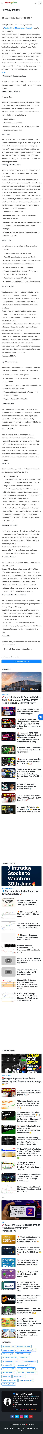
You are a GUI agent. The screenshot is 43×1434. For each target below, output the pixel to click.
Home (6, 1428)
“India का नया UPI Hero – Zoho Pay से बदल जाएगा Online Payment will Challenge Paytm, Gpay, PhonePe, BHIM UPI (29, 774)
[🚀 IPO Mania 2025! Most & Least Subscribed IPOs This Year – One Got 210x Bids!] (9, 1250)
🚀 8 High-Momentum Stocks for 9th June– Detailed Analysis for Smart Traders (28, 1166)
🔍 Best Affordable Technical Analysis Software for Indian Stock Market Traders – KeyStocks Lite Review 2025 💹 (29, 1153)
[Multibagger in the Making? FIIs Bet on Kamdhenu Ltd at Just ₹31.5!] (9, 1189)
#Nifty (6, 1376)
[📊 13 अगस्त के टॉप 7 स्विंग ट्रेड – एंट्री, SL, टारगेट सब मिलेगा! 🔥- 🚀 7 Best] (9, 1115)
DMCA (12, 1428)
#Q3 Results (19, 1376)
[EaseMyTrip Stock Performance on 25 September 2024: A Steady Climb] (9, 948)
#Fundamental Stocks (11, 1361)
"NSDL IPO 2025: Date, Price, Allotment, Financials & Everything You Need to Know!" (29, 1299)
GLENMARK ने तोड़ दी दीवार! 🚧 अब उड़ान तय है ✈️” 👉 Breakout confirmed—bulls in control (29, 809)
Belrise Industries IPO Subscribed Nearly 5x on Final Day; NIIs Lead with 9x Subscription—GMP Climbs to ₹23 (29, 1286)
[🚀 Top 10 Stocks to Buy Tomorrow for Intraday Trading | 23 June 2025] (9, 902)
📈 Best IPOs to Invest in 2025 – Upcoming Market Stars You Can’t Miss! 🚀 (27, 1262)
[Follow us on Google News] (40, 717)
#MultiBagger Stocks (26, 1369)
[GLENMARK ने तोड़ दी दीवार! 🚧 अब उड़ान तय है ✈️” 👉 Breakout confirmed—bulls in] (9, 809)
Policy (18, 1428)
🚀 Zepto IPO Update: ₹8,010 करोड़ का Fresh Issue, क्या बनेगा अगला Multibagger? (29, 711)
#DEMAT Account (23, 1354)
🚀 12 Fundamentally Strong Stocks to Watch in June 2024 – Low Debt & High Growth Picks (29, 1177)
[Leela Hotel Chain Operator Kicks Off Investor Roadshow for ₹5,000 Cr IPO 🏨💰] (9, 1310)
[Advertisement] (21, 838)
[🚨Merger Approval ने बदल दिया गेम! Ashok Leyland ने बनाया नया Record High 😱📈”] (9, 761)
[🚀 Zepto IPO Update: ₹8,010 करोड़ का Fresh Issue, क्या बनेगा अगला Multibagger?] (9, 711)
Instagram (23, 1409)
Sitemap (29, 1428)
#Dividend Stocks (9, 1357)
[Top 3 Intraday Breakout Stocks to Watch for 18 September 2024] (9, 972)
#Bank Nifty (8, 1346)
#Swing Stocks (26, 1380)
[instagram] (21, 1416)
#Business (8, 1354)
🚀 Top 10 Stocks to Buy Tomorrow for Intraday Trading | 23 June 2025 (27, 902)
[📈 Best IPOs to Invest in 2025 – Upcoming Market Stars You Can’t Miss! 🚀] (9, 1262)
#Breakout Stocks (27, 1350)
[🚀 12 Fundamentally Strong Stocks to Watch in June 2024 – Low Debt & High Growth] (9, 1177)
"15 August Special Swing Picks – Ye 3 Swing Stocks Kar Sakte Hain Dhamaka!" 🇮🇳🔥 (28, 1104)
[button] (2, 3)
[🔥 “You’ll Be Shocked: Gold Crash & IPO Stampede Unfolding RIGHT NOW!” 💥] (9, 1239)
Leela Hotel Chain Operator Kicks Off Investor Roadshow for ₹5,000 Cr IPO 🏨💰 (29, 1310)
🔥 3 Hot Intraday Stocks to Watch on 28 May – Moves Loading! (28, 914)
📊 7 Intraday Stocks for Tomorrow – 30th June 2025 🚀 (21, 892)
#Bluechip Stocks (9, 1350)
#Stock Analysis (9, 1380)
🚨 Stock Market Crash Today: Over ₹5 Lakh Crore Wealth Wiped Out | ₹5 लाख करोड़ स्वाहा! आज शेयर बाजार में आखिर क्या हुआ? (28, 724)
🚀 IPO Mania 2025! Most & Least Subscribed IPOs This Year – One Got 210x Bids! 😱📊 (29, 1251)
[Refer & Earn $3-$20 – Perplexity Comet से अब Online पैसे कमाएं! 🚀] (9, 786)
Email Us (31, 1424)
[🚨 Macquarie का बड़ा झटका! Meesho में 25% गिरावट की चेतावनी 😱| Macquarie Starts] (9, 736)
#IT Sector (7, 1365)
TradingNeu (32, 1396)
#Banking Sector (23, 1346)
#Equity (24, 1357)
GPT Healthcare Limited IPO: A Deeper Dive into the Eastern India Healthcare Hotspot (29, 1333)
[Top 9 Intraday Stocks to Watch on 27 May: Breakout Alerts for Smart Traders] (9, 925)
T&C (23, 1428)
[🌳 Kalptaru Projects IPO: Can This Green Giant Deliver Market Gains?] (9, 1274)
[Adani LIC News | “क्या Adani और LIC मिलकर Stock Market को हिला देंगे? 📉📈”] (9, 797)
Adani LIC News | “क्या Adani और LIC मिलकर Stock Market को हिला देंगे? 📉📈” (29, 798)
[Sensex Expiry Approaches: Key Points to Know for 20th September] (9, 960)
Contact (36, 1428)
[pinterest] (30, 1416)
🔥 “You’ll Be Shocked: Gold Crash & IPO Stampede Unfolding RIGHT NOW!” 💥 (28, 1239)
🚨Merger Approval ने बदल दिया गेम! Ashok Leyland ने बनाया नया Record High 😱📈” (29, 761)
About (21, 1430)
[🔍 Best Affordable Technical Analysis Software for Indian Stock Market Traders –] (9, 1152)
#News (31, 1373)
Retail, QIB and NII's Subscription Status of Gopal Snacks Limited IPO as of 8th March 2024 (29, 1322)
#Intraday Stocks (23, 1365)
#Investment (8, 1369)
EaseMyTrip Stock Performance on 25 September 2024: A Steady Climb (28, 949)
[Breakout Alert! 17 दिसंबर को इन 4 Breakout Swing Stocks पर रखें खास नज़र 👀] (9, 749)
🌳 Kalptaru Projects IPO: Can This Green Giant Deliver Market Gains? (29, 1274)
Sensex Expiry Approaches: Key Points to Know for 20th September (29, 960)
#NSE (21, 1373)
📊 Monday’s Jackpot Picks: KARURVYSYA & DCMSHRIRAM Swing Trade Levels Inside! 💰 (28, 1129)
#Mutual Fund (8, 1373)
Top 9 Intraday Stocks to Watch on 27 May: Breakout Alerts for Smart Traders (28, 925)
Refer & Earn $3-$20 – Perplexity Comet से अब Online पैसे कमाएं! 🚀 (26, 786)
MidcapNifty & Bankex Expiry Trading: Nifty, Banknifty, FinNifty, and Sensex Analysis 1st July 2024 (27, 984)
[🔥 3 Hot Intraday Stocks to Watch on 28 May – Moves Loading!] (9, 914)
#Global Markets (30, 1361)
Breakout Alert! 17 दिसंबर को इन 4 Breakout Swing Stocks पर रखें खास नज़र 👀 (29, 750)
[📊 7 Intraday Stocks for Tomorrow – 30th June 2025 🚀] (22, 876)
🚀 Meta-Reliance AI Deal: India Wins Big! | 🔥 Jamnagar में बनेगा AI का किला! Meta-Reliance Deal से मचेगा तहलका (21, 700)
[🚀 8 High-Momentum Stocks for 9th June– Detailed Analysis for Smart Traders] (9, 1165)
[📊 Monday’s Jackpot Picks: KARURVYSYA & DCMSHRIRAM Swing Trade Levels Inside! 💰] (9, 1129)
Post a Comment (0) (21, 661)
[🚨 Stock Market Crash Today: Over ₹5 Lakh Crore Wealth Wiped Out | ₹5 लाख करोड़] (9, 723)
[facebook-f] (12, 1416)
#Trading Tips (8, 1384)
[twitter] (17, 1416)
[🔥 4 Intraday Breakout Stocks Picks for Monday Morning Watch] (9, 937)
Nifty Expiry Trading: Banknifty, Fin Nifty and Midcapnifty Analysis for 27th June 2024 (27, 997)
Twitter (17, 1409)
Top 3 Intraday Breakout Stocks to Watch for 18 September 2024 (27, 972)
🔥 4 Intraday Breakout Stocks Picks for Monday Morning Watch (27, 937)
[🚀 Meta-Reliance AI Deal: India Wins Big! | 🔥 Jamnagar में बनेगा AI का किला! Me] (22, 682)
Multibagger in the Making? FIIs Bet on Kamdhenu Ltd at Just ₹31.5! (29, 1189)
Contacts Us (32, 1409)
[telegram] (26, 1416)
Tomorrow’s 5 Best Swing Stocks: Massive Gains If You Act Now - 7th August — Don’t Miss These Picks (29, 1141)
